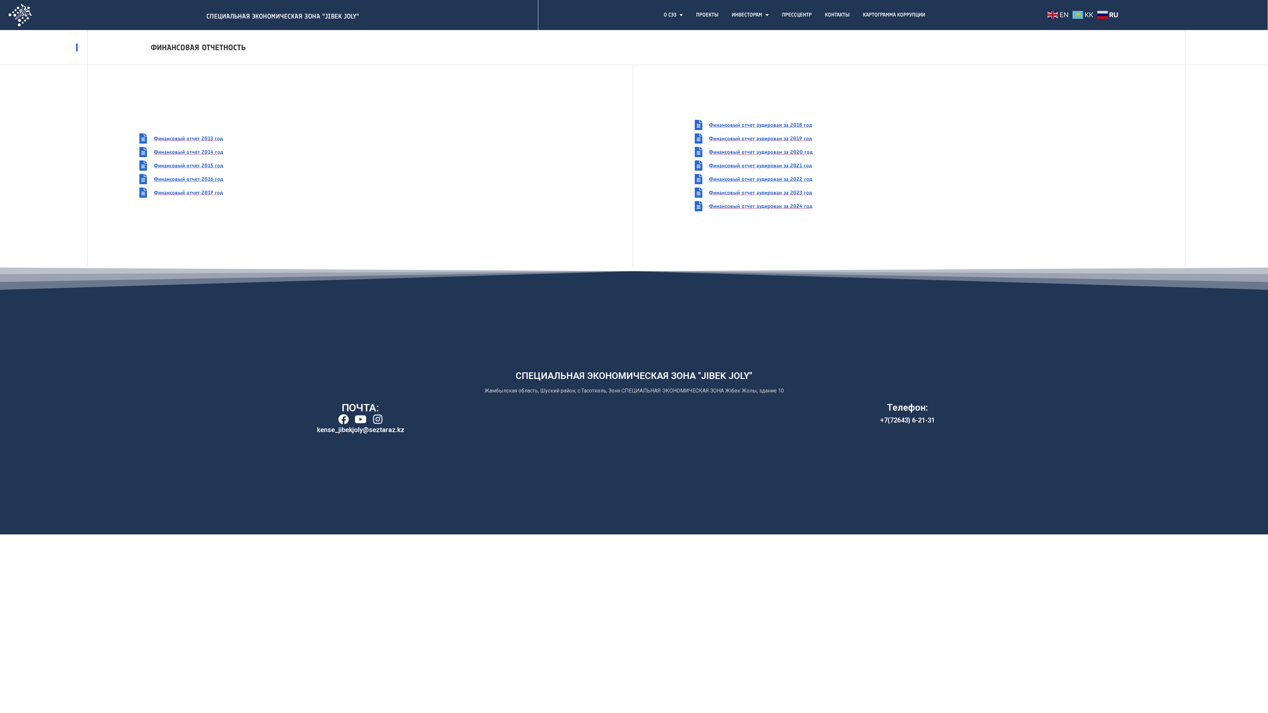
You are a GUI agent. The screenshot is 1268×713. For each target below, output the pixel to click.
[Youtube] (360, 419)
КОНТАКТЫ (837, 15)
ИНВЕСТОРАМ (747, 15)
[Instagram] (377, 419)
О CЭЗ (670, 15)
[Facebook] (343, 419)
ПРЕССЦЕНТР (797, 15)
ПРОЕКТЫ (707, 15)
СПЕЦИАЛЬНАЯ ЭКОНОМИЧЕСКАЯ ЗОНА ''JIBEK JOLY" (282, 16)
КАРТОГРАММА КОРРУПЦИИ (894, 15)
